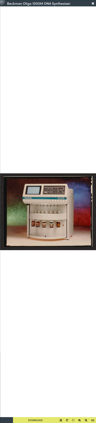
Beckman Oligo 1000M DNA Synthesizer (38, 3)
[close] (93, 3)
